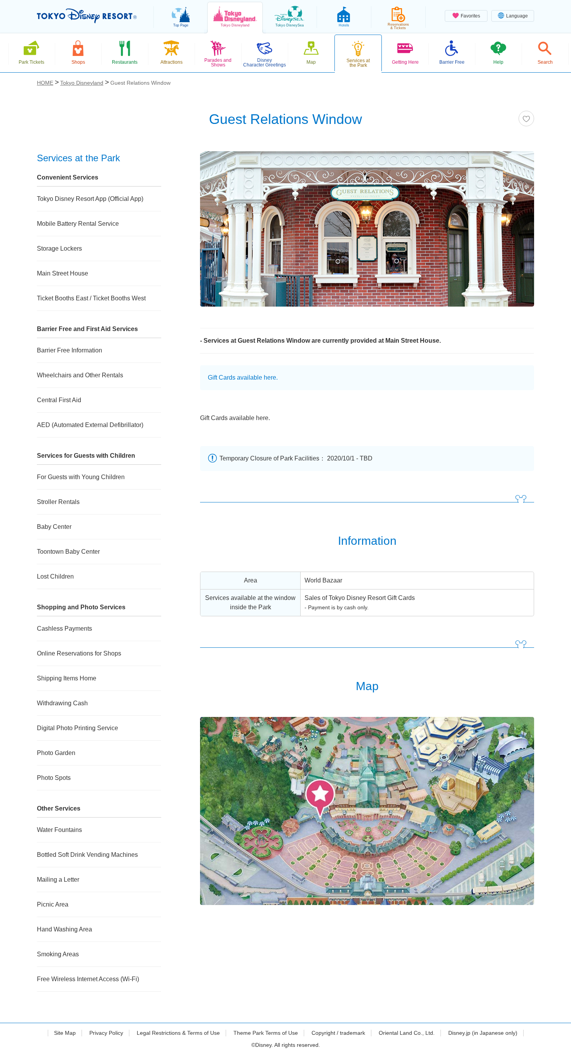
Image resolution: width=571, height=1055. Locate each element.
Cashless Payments (64, 628)
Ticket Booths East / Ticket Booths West (91, 298)
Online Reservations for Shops (79, 653)
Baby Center (54, 526)
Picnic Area (52, 904)
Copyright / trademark (338, 1033)
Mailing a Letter (58, 879)
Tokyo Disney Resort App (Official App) (90, 198)
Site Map (65, 1033)
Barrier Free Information (69, 350)
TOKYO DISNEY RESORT (87, 16)
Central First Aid (59, 400)
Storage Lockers (59, 248)
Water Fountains (59, 830)
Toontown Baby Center (68, 551)
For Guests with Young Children (81, 477)
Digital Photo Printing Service (77, 728)
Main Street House (62, 273)
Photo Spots (54, 777)
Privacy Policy (106, 1033)
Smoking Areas (58, 954)
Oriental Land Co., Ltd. (407, 1033)
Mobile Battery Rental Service (78, 223)
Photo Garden (56, 753)
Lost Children (55, 576)
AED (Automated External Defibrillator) (90, 425)
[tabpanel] (367, 233)
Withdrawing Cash (62, 703)
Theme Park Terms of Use (265, 1033)
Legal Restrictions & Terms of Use (178, 1033)
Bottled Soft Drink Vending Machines (87, 854)
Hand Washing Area (64, 929)
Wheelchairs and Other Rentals (80, 375)
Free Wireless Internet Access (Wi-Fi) (88, 979)
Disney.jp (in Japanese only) (482, 1033)
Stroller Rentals (58, 502)
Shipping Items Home (66, 678)
